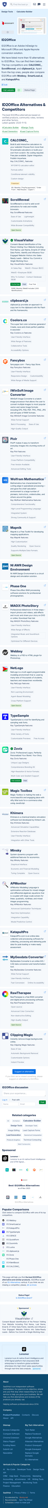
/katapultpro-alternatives (13, 929)
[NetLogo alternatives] (5, 669)
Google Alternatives (33, 1438)
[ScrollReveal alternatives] (5, 201)
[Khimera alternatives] (5, 814)
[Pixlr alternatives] (5, 440)
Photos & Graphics (13, 1140)
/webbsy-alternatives (11, 648)
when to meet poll (22, 1502)
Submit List (8, 1449)
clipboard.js (28, 68)
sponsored (36, 1369)
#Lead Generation (10, 131)
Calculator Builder (32, 1120)
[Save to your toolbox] (8, 32)
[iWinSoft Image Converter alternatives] (5, 392)
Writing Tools (38, 1479)
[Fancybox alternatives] (5, 361)
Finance (6, 1486)
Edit (5, 85)
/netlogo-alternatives (11, 665)
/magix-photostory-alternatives (15, 603)
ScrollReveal (9, 68)
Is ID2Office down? (24, 1298)
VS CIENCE (11, 1236)
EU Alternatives (14, 1282)
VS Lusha (10, 1247)
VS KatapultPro (12, 1228)
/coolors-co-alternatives (12, 317)
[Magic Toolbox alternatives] (5, 792)
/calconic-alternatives (11, 137)
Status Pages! (9, 1441)
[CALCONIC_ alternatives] (5, 141)
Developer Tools (31, 1126)
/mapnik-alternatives (11, 525)
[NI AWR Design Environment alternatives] (5, 566)
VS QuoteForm (12, 1239)
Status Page (29, 90)
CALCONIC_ (35, 65)
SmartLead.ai (35, 75)
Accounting (8, 1479)
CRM (5, 1476)
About (5, 1418)
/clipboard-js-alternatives (13, 298)
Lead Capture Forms (31, 1130)
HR (29, 1479)
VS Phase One (12, 1259)
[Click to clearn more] (24, 1358)
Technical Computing (32, 1140)
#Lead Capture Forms (29, 131)
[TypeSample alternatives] (5, 717)
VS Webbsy (11, 1220)
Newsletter (7, 1453)
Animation (16, 1121)
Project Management (12, 1482)
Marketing (37, 1476)
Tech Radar (30, 1430)
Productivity (25, 1476)
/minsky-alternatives (11, 848)
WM (5, 480)
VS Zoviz (10, 1255)
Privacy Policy (20, 1493)
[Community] (39, 4)
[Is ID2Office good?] (19, 90)
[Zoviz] (5, 750)
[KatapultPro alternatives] (5, 933)
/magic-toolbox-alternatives (14, 788)
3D (8, 1121)
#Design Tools (27, 127)
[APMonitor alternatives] (5, 884)
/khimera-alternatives (11, 810)
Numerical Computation (33, 1135)
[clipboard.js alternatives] (5, 302)
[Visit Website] (45, 140)
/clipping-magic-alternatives (14, 1032)
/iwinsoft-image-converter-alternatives (18, 388)
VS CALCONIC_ (13, 1266)
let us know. (32, 1285)
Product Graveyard (33, 1445)
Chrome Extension (11, 1438)
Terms (32, 1493)
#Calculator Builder (10, 127)
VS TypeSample (13, 1232)
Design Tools (16, 1125)
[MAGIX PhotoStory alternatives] (5, 607)
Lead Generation (13, 1135)
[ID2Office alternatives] (8, 23)
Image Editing (14, 1130)
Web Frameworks (24, 1144)
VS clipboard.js (12, 1251)
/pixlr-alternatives (9, 436)
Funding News (9, 1445)
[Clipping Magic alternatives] (5, 1036)
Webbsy (21, 75)
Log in (5, 1100)
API (11, 1418)
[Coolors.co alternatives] (5, 321)
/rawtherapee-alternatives (13, 990)
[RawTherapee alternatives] (5, 994)
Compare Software (11, 1434)
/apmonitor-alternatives (12, 881)
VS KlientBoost (12, 1262)
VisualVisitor (23, 1318)
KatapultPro (12, 79)
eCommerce (20, 1479)
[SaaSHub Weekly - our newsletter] (34, 4)
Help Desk (13, 1476)
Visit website (8, 90)
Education (16, 1486)
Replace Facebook (33, 1434)
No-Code (11, 1469)
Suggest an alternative (24, 1071)
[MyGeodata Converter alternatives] (5, 958)
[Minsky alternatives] (5, 851)
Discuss (35, 1415)
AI (4, 1469)
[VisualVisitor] (5, 241)
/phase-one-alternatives (12, 583)
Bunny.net (24, 1497)
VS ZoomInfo (12, 1243)
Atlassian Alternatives (34, 1441)
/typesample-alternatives (13, 713)
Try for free (15, 284)
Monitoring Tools (30, 1482)
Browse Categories (11, 1430)
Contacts (26, 1415)
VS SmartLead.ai (13, 1224)
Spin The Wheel (25, 1500)
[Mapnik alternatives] (5, 529)
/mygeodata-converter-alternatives (17, 954)
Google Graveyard (33, 1449)
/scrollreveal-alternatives (12, 197)
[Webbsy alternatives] (5, 652)
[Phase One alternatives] (5, 587)
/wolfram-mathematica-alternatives (17, 476)
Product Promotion (11, 1415)
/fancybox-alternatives (12, 358)
